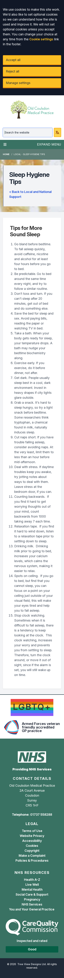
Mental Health (32, 889)
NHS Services (32, 904)
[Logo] (32, 109)
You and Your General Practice (32, 909)
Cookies (32, 846)
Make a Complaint (32, 855)
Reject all (12, 71)
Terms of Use (32, 831)
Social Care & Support (32, 894)
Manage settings (18, 83)
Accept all (13, 60)
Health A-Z (32, 879)
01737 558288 (41, 814)
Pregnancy (32, 899)
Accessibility (32, 841)
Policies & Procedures (32, 860)
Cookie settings (41, 39)
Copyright (32, 850)
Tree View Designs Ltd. (31, 964)
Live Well (32, 884)
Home (6, 154)
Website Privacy (32, 836)
